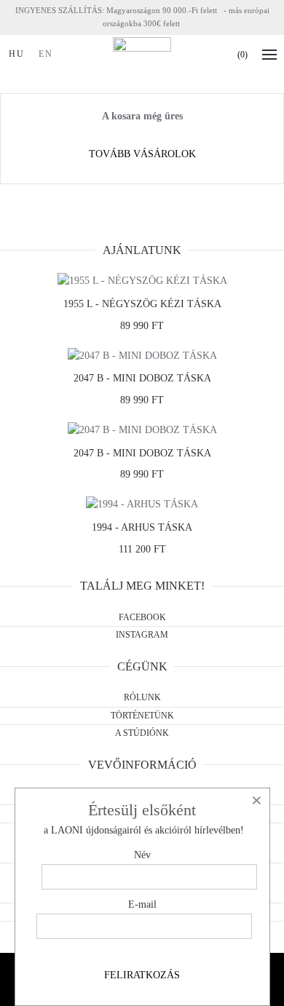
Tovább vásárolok (142, 153)
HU (17, 54)
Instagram (142, 635)
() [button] (242, 54)
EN (46, 54)
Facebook (142, 617)
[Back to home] (142, 54)
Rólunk (142, 697)
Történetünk (142, 715)
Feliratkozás (142, 975)
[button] (273, 54)
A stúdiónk (142, 733)
